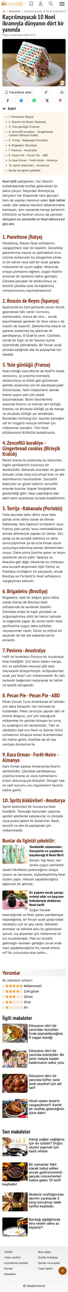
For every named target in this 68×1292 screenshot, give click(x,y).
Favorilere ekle (19, 92)
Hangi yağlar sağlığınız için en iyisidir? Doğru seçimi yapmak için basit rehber (47, 1145)
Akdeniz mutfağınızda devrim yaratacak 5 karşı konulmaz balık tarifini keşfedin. (46, 1200)
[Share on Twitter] (47, 100)
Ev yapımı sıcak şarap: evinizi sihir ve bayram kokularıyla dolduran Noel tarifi (46, 899)
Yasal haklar (45, 1268)
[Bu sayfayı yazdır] (62, 92)
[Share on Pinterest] (60, 100)
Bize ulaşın (44, 1251)
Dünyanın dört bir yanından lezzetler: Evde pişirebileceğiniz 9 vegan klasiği (46, 1032)
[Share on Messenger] (21, 100)
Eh (25, 1007)
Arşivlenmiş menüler (16, 1263)
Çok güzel (31, 991)
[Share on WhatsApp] (34, 100)
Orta (27, 1002)
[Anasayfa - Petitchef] (4, 11)
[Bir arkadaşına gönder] (46, 92)
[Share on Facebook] (7, 100)
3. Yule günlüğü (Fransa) (24, 126)
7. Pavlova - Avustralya (23, 150)
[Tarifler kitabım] (31, 3)
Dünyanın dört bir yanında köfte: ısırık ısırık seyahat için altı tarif (45, 1082)
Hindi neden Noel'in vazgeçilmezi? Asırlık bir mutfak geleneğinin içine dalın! (46, 1107)
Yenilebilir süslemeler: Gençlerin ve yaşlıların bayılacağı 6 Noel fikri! (46, 851)
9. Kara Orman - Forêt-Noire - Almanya (33, 160)
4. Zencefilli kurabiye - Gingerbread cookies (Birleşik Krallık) (31, 133)
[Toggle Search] (50, 3)
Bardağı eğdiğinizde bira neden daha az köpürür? (44, 1223)
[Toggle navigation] (62, 4)
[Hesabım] (40, 3)
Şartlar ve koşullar (49, 1263)
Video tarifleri (12, 1257)
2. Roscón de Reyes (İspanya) (27, 121)
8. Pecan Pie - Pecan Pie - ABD (28, 155)
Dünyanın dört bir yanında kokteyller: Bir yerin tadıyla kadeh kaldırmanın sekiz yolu (46, 1057)
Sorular (8, 1268)
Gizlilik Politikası (48, 1257)
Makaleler (10, 1274)
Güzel (28, 997)
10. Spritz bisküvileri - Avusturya (29, 165)
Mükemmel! (32, 986)
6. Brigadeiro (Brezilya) (23, 145)
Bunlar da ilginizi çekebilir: (25, 170)
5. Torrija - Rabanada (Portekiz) (28, 140)
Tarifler (8, 1251)
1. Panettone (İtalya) (21, 116)
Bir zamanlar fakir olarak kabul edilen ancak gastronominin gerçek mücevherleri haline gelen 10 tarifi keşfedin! (32, 1174)
